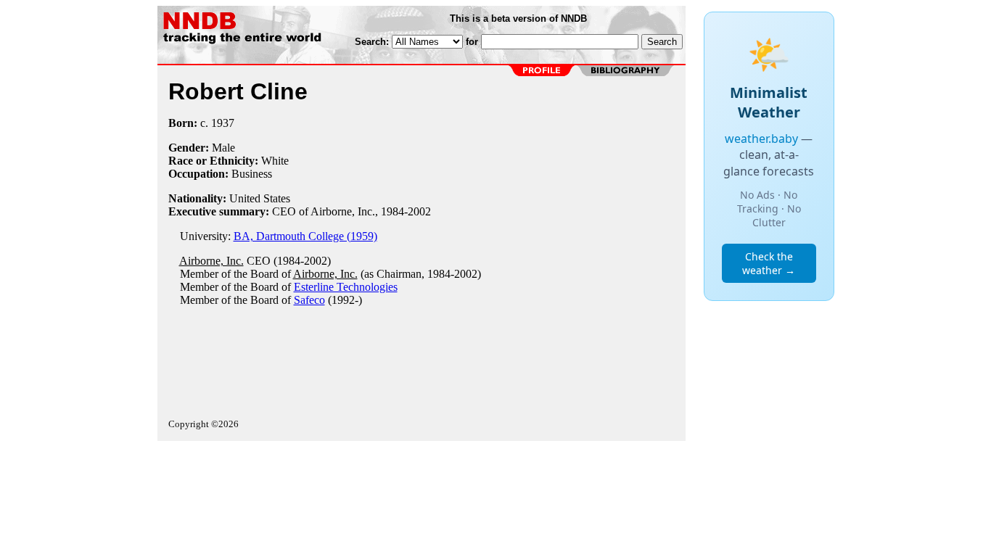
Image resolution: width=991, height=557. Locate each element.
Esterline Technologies (346, 287)
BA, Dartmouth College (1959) (305, 236)
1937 (222, 123)
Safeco (309, 300)
